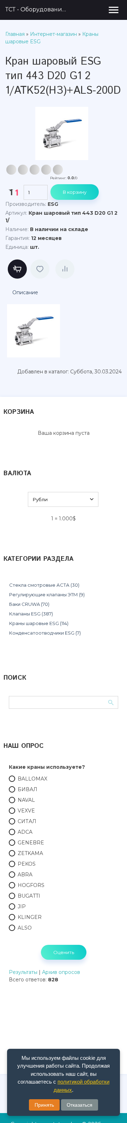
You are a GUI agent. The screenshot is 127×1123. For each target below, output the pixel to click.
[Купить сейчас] (17, 269)
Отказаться (79, 1105)
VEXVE (26, 810)
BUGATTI (29, 896)
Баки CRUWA (29, 604)
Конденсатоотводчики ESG (45, 633)
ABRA (25, 874)
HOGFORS (31, 885)
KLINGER (30, 917)
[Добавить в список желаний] (39, 269)
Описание (25, 292)
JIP (22, 906)
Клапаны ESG (31, 614)
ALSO (25, 928)
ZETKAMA (30, 853)
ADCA (25, 832)
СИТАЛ (27, 821)
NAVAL (26, 800)
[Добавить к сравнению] (64, 269)
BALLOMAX (32, 779)
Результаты (23, 972)
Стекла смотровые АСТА (44, 585)
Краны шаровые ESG (38, 623)
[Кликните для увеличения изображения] (61, 133)
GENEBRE (31, 842)
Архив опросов (61, 972)
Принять (44, 1105)
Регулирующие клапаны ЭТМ (47, 594)
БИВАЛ (27, 789)
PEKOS (27, 864)
